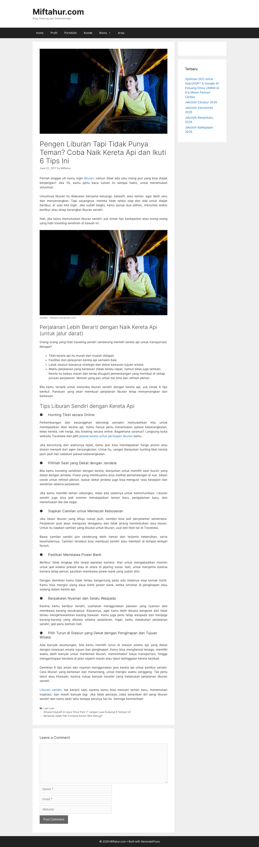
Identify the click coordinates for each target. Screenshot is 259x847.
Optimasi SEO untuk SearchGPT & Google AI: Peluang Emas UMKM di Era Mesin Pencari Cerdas (202, 88)
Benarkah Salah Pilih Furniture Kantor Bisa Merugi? (73, 715)
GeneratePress (150, 841)
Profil (54, 32)
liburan (89, 178)
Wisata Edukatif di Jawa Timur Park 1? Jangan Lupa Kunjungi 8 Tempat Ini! (87, 711)
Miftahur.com (58, 12)
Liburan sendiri (50, 690)
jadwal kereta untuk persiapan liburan (106, 436)
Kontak (88, 32)
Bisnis (103, 32)
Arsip (121, 32)
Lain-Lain (49, 708)
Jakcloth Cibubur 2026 (201, 102)
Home (40, 32)
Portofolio (70, 32)
